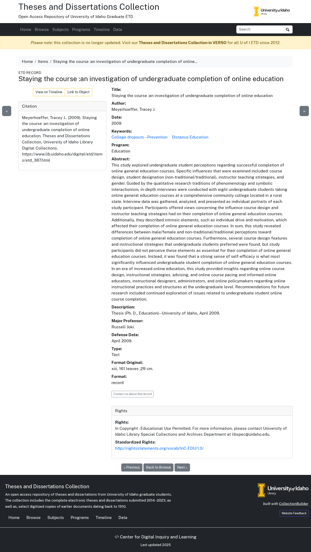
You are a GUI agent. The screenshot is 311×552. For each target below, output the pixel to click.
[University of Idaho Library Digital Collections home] (283, 489)
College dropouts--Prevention (139, 137)
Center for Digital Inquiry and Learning (157, 537)
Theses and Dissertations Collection (88, 7)
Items (43, 61)
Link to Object (78, 92)
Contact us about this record (132, 394)
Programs (81, 29)
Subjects (60, 29)
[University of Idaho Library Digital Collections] (272, 11)
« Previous (132, 467)
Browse (42, 29)
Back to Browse (158, 467)
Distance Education (190, 137)
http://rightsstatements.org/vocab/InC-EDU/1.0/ (159, 448)
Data (117, 29)
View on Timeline (49, 92)
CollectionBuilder (293, 504)
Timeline (102, 29)
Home (25, 29)
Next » (182, 467)
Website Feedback (294, 513)
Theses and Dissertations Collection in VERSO (182, 42)
